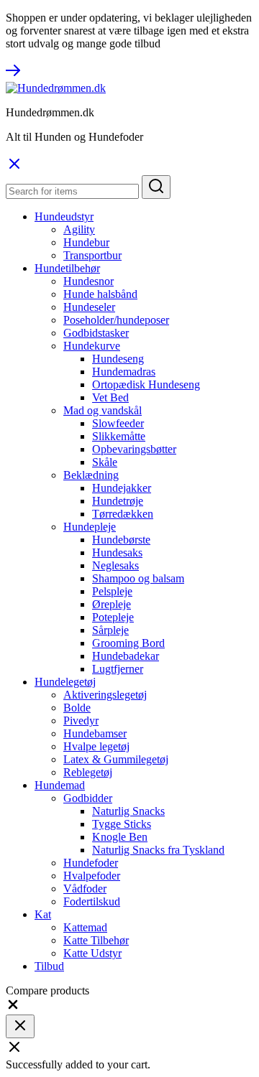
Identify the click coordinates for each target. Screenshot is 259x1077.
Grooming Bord (128, 643)
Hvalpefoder (91, 875)
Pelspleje (112, 591)
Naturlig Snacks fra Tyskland (158, 850)
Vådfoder (84, 888)
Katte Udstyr (92, 953)
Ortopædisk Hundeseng (146, 384)
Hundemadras (123, 371)
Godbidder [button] (87, 798)
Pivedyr (81, 720)
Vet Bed (110, 397)
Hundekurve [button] (91, 346)
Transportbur (92, 255)
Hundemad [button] (60, 785)
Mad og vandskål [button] (102, 410)
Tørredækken (122, 514)
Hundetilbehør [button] (67, 268)
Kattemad (85, 927)
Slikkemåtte (118, 436)
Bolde (77, 707)
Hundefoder (90, 863)
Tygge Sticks (121, 824)
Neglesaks (115, 565)
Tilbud (49, 966)
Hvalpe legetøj (96, 746)
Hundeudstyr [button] (64, 216)
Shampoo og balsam (138, 578)
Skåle (104, 462)
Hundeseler (89, 307)
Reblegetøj (87, 772)
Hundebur (86, 242)
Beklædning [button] (91, 475)
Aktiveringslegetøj (105, 695)
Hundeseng (118, 359)
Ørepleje (111, 604)
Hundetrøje (117, 501)
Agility (79, 229)
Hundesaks (117, 552)
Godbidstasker (96, 333)
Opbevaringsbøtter (134, 449)
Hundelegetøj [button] (65, 682)
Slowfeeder (118, 423)
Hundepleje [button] (89, 527)
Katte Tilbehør (96, 940)
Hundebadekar (125, 656)
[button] (13, 1008)
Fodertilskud (91, 901)
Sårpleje (110, 630)
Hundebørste (121, 539)
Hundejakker (121, 488)
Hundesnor (88, 281)
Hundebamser (95, 733)
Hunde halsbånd (100, 294)
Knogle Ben (119, 837)
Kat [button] (43, 914)
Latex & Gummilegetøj (115, 759)
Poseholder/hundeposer (116, 320)
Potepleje (113, 617)
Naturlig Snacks (128, 811)
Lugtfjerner (117, 669)
